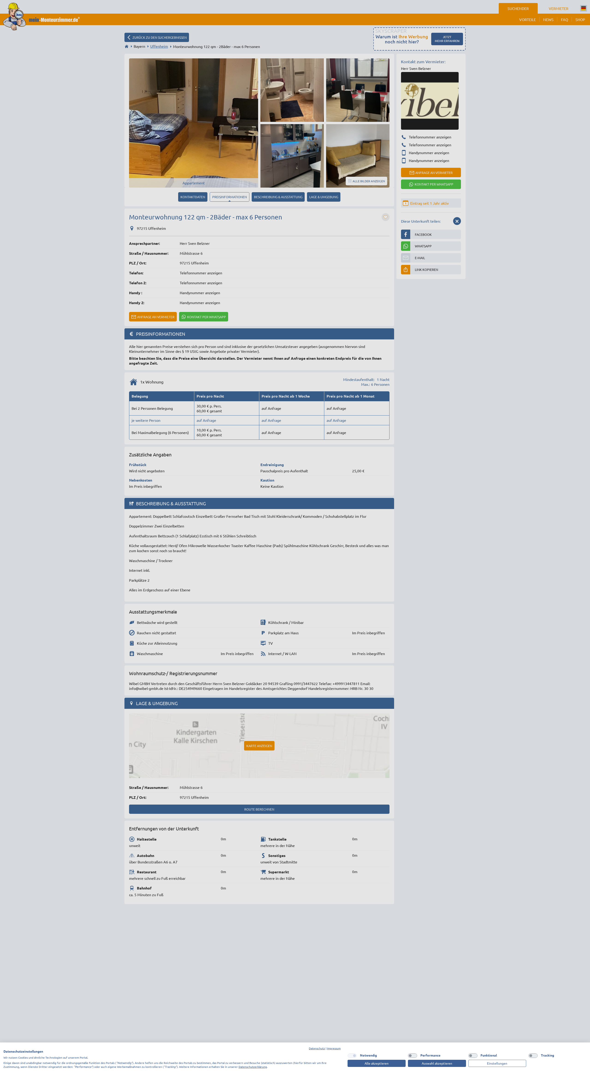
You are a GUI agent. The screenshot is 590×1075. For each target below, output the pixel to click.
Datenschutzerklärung (253, 1067)
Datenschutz (317, 1048)
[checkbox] (352, 1055)
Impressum (334, 1048)
